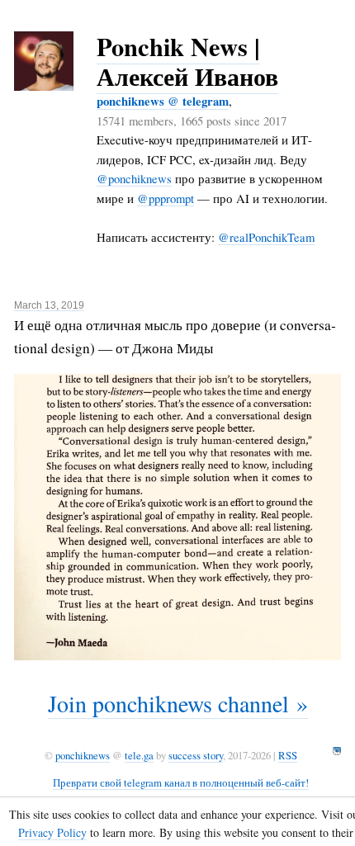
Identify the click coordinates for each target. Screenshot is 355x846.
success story (195, 755)
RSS (287, 755)
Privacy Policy (52, 832)
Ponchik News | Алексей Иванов (187, 61)
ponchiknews (82, 755)
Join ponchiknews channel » (178, 703)
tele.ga (139, 755)
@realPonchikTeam (266, 237)
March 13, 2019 (49, 305)
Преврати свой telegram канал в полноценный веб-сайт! (181, 782)
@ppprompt (165, 198)
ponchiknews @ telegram (163, 101)
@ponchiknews (134, 178)
